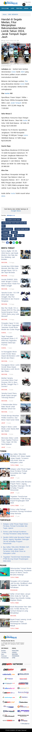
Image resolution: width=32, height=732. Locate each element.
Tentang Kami (3, 653)
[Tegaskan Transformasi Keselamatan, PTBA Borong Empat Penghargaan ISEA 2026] (5, 500)
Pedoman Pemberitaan (5, 657)
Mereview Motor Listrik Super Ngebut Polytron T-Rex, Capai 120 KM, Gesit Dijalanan (9, 441)
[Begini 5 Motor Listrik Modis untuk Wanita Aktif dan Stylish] (25, 430)
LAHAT (12, 8)
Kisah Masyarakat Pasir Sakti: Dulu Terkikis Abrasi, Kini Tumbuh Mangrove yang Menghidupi (20, 610)
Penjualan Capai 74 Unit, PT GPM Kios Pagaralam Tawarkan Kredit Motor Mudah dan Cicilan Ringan (10, 326)
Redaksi (3, 651)
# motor (13, 239)
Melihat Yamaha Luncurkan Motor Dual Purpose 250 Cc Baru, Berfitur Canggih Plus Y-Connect (10, 382)
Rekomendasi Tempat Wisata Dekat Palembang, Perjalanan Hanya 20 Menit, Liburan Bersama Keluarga (21, 571)
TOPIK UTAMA (5, 8)
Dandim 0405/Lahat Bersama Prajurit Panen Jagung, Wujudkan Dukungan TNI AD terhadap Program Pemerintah (20, 486)
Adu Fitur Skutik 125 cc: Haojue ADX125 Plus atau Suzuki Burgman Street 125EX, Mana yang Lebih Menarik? (10, 312)
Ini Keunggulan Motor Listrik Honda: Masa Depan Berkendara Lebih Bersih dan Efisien (10, 355)
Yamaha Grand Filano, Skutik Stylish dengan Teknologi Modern (9, 395)
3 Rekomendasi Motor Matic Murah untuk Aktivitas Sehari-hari (9, 406)
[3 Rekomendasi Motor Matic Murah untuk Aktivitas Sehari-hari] (25, 408)
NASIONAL (15, 654)
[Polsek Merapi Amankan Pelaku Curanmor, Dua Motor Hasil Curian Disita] (25, 419)
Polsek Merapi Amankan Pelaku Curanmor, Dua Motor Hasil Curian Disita (10, 418)
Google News (16, 211)
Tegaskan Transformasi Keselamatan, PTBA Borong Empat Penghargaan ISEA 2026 (20, 499)
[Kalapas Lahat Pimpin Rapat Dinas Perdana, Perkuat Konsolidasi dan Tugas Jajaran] (5, 472)
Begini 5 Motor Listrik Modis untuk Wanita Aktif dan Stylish (10, 429)
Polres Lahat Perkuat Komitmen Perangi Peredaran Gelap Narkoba (21, 511)
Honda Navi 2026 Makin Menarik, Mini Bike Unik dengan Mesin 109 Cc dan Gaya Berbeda (10, 269)
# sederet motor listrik (13, 220)
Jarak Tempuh (16, 103)
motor (13, 72)
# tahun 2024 (19, 236)
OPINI (13, 658)
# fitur (5, 239)
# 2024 (14, 232)
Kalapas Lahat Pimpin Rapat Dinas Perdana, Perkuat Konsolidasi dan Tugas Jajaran (20, 472)
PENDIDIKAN (15, 656)
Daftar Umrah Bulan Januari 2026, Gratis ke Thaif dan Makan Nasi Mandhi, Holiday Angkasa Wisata (20, 597)
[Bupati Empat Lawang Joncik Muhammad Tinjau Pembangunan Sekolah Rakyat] (5, 622)
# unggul (5, 232)
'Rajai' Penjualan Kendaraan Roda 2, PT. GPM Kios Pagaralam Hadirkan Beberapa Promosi (9, 340)
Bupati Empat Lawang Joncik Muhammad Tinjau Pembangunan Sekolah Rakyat (20, 622)
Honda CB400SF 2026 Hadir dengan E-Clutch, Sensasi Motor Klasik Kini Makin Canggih (10, 282)
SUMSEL (26, 8)
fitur (26, 81)
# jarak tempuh (7, 229)
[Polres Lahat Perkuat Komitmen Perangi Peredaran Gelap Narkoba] (5, 512)
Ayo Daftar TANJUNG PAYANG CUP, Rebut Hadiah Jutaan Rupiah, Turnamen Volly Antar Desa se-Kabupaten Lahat (20, 458)
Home (4, 14)
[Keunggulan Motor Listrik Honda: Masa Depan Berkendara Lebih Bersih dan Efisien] (25, 368)
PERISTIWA (19, 8)
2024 (23, 72)
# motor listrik (7, 236)
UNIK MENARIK (13, 14)
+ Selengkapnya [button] (24, 724)
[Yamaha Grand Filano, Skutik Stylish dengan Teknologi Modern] (25, 396)
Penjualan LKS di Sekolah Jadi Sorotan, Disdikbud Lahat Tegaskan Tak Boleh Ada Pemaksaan (21, 584)
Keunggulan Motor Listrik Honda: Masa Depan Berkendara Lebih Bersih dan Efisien (10, 368)
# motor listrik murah (22, 229)
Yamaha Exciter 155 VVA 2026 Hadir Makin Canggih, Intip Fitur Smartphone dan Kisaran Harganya (10, 297)
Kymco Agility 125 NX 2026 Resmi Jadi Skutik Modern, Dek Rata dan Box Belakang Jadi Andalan (9, 255)
